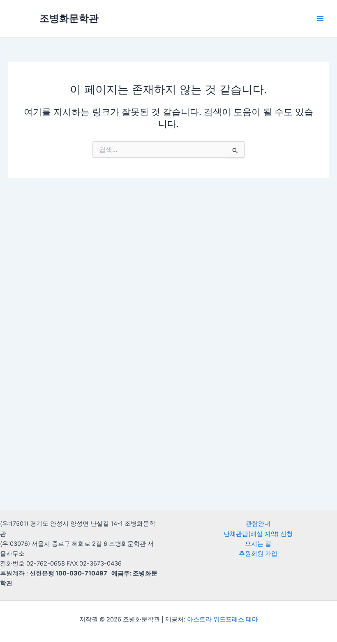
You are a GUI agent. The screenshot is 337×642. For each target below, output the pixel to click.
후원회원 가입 (258, 553)
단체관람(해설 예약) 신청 (258, 534)
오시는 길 (258, 543)
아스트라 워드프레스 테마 (222, 619)
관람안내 (258, 523)
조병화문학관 (69, 18)
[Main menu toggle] (320, 18)
